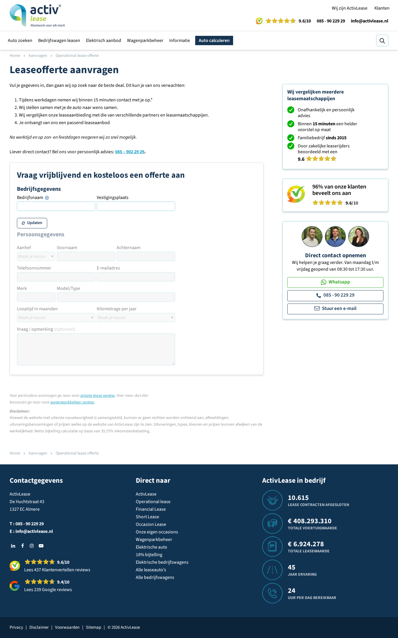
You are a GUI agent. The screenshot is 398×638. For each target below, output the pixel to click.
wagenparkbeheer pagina (72, 402)
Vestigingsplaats (112, 197)
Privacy (16, 627)
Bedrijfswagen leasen (59, 40)
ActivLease (146, 494)
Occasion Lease (151, 524)
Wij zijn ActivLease (349, 8)
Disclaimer (39, 627)
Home (15, 56)
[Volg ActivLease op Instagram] (31, 545)
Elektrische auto (151, 547)
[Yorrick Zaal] (335, 236)
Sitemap (93, 627)
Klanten (382, 8)
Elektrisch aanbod (103, 40)
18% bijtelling (149, 554)
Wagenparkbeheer (145, 40)
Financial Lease (151, 509)
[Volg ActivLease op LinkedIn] (13, 545)
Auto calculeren (214, 40)
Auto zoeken (20, 40)
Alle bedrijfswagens (155, 577)
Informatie (179, 40)
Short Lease (147, 517)
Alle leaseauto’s (151, 570)
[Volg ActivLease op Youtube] (41, 545)
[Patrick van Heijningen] (312, 236)
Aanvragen (38, 56)
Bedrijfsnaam (30, 197)
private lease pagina (97, 396)
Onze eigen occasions (157, 532)
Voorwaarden (67, 627)
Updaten (34, 223)
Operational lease (153, 501)
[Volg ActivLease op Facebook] (22, 545)
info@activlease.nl (369, 21)
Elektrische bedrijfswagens (162, 562)
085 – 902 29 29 (129, 152)
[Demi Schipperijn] (358, 236)
